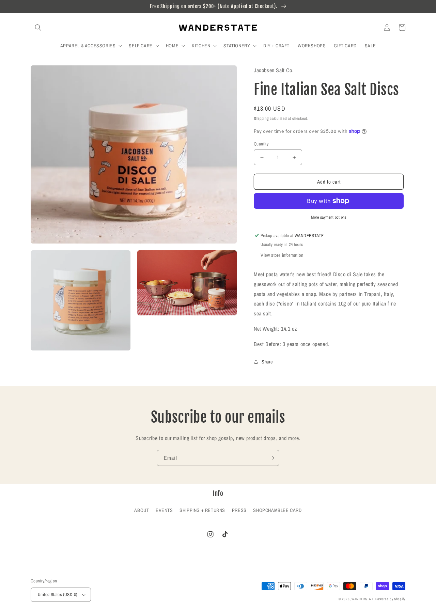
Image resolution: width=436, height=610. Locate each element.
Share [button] (267, 362)
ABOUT (141, 510)
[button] (38, 27)
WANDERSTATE (363, 599)
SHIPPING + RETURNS (202, 510)
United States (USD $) (57, 594)
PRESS (239, 510)
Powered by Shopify (390, 599)
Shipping (261, 118)
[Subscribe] (271, 458)
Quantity (261, 144)
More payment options (328, 217)
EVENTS (164, 510)
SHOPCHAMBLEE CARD (277, 510)
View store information (282, 255)
